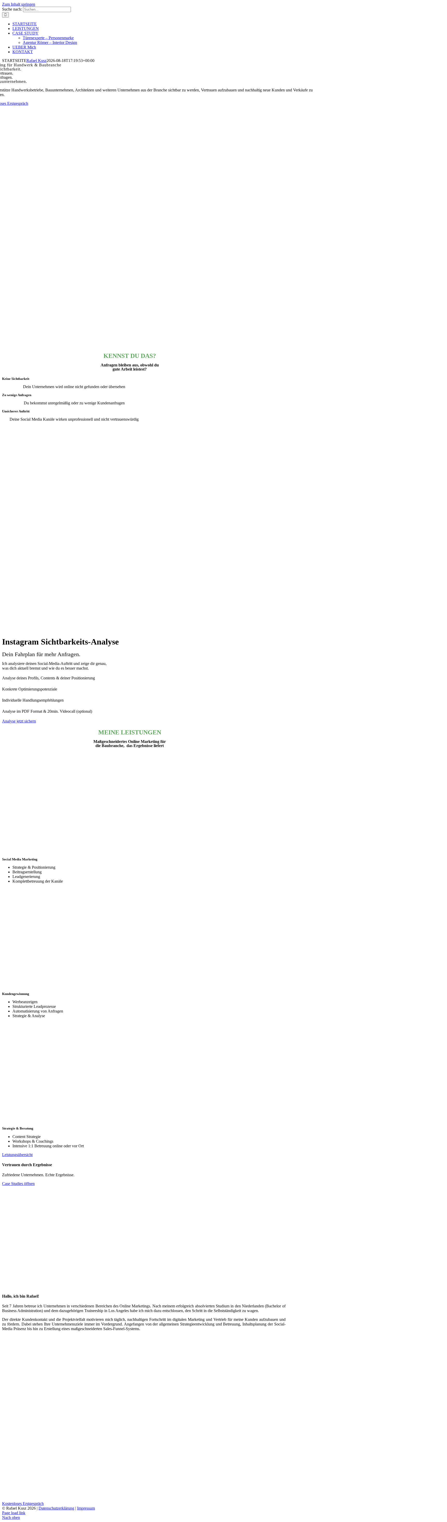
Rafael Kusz (36, 60)
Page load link (13, 1513)
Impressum (86, 1508)
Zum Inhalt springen (18, 4)
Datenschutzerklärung (56, 1508)
